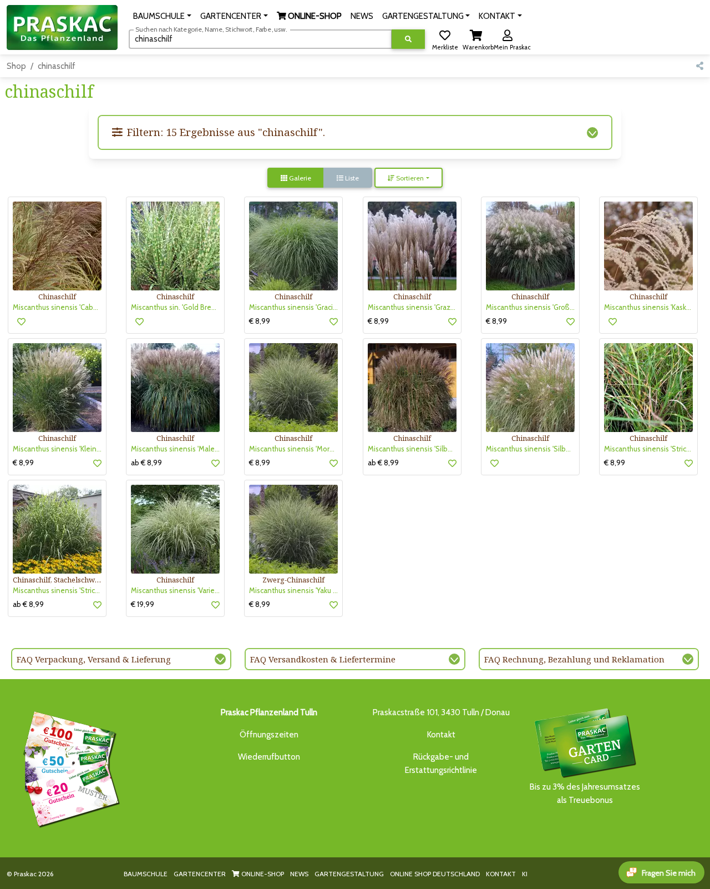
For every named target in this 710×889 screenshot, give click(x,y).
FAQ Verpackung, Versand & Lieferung (94, 659)
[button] (162, 16)
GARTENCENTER (200, 874)
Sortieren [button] (409, 178)
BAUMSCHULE (146, 874)
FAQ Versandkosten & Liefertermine (322, 659)
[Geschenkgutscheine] (68, 767)
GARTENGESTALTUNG (349, 874)
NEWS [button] (362, 16)
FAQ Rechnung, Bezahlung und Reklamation (574, 659)
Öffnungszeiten (269, 735)
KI (525, 874)
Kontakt (441, 735)
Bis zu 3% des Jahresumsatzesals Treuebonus (585, 793)
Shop (16, 66)
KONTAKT (501, 874)
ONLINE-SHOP (262, 874)
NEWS (299, 874)
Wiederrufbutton (269, 757)
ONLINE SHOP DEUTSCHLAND (435, 874)
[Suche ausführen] (408, 39)
